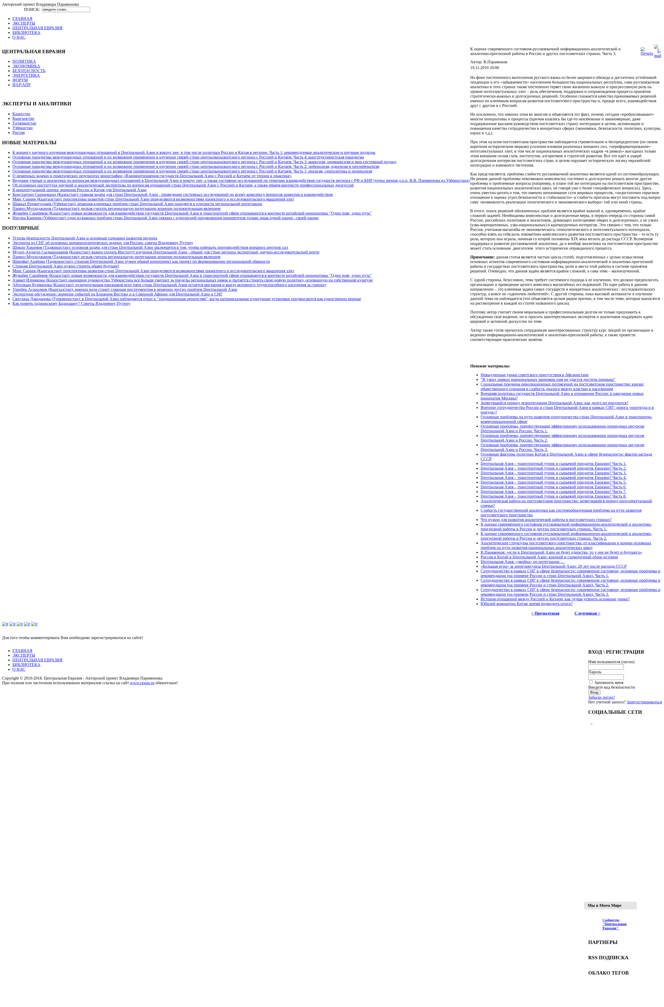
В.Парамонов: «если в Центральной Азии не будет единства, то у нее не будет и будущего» (561, 552)
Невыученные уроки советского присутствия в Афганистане (535, 375)
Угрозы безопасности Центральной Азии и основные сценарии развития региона (84, 238)
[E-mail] (657, 55)
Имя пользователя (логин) (611, 662)
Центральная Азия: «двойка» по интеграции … (523, 561)
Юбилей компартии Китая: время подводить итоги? (527, 603)
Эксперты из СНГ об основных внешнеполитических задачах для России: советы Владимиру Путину (102, 243)
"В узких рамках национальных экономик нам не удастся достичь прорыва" (548, 379)
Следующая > (587, 613)
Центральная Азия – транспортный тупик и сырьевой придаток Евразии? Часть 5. (553, 482)
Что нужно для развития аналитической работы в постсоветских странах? (546, 519)
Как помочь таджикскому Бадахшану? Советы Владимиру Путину (71, 303)
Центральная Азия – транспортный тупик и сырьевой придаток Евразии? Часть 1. (553, 463)
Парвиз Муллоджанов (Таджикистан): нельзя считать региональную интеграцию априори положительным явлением (116, 208)
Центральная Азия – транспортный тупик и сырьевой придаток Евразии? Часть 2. (553, 468)
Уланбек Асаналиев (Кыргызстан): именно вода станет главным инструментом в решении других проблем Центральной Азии (124, 289)
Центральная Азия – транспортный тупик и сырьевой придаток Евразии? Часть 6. (553, 487)
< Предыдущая (545, 613)
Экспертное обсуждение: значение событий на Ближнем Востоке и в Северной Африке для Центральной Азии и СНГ (117, 294)
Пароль (594, 672)
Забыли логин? (601, 697)
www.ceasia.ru (142, 683)
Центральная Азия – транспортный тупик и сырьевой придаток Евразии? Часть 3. (553, 473)
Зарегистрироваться (644, 702)
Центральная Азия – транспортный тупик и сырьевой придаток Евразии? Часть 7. (553, 491)
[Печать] (647, 53)
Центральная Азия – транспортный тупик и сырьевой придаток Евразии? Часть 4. (553, 477)
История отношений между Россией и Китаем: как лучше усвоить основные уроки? (555, 599)
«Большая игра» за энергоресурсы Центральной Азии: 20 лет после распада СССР (554, 566)
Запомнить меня (608, 682)
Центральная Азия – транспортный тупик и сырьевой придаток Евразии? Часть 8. (553, 496)
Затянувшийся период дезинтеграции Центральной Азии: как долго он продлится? (554, 403)
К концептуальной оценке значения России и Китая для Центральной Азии (79, 190)
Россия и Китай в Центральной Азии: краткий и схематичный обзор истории (549, 557)
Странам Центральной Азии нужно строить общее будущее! (65, 266)
